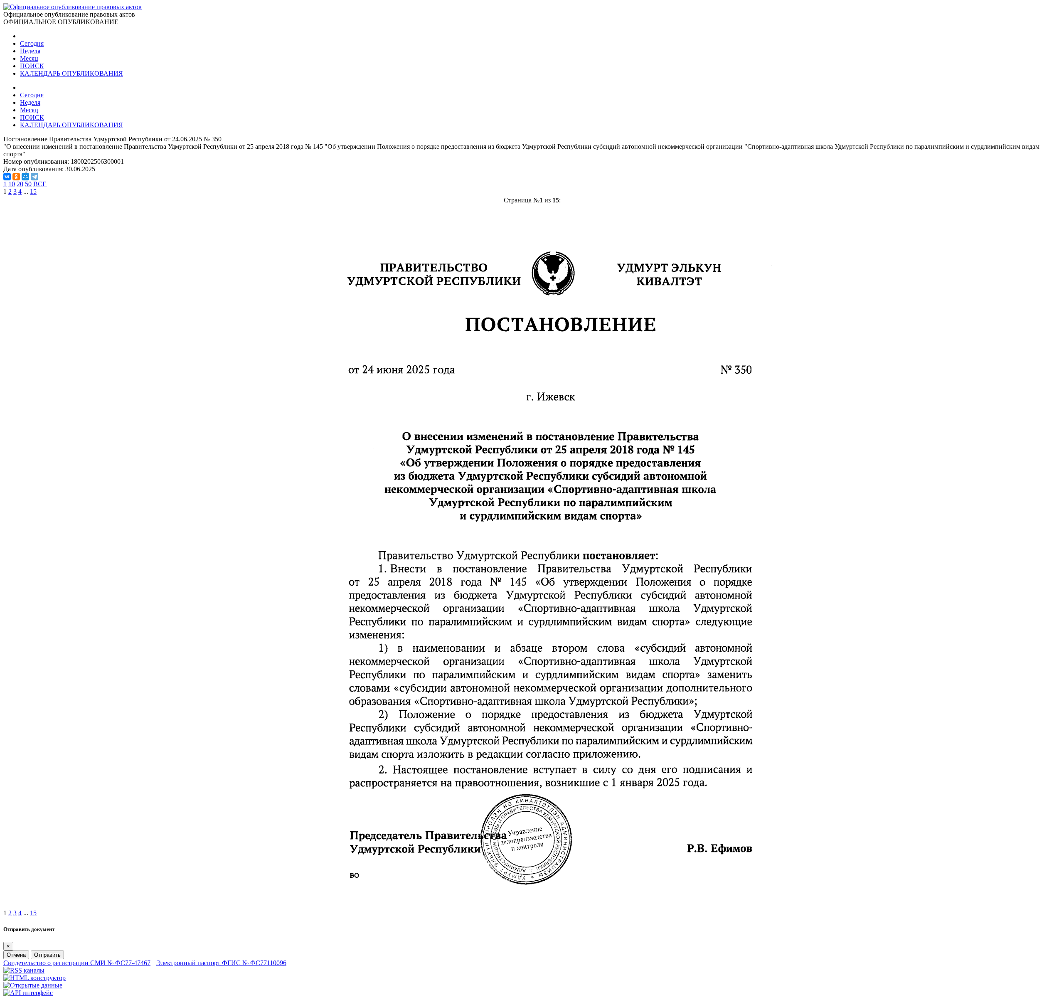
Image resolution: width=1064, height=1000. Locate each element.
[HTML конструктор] (34, 977)
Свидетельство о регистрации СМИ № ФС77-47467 (76, 962)
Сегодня (32, 43)
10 (11, 183)
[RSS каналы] (23, 970)
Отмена (16, 955)
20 (20, 183)
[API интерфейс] (28, 992)
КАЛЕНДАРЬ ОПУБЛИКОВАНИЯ (71, 73)
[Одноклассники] (16, 176)
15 (33, 191)
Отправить (47, 955)
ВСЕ (40, 183)
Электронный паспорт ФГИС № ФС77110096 (221, 962)
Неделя (30, 50)
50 (28, 183)
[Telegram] (34, 176)
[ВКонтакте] (7, 176)
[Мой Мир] (25, 176)
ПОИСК (32, 65)
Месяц (29, 58)
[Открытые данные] (32, 985)
